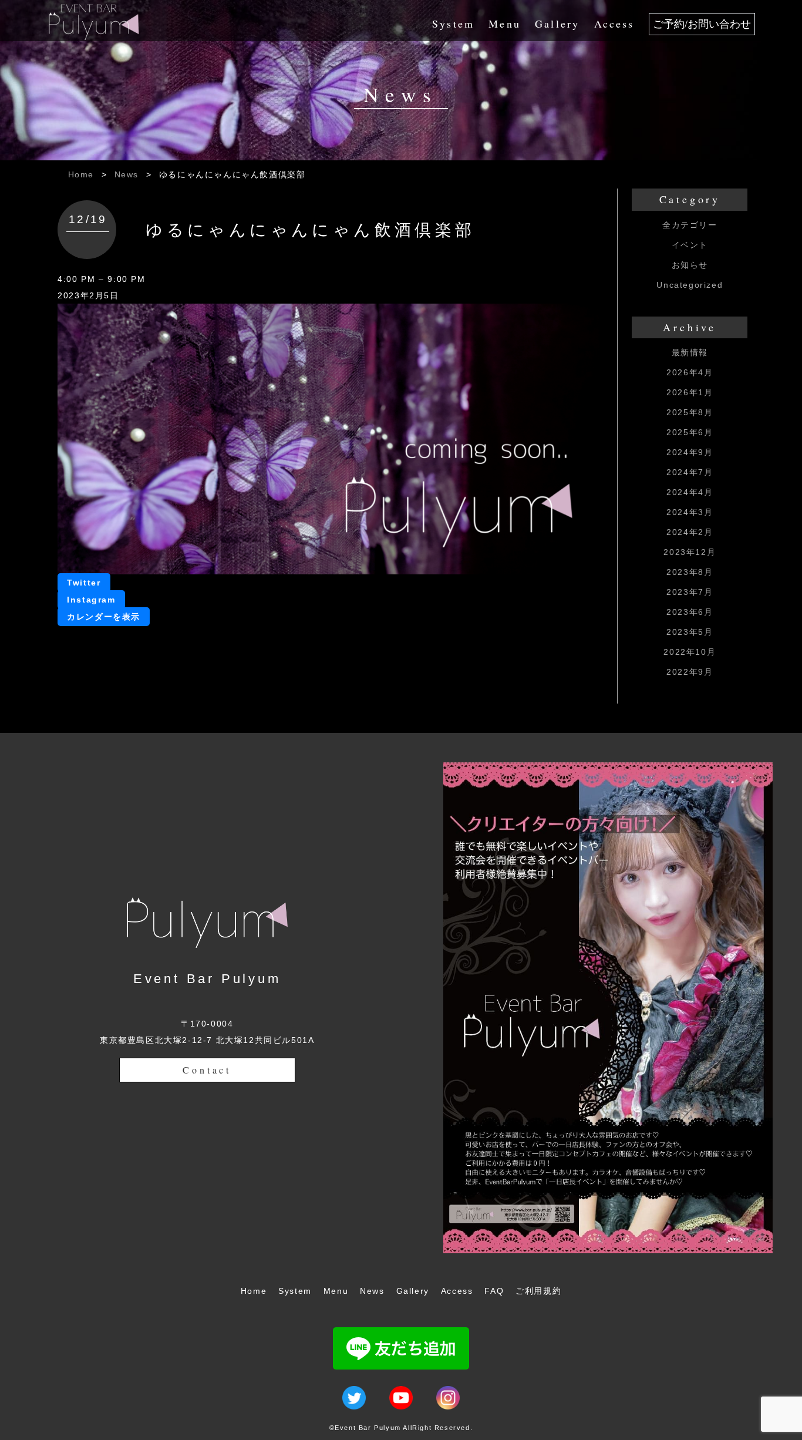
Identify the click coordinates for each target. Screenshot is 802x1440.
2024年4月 (689, 492)
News (126, 174)
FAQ (494, 1291)
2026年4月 (689, 372)
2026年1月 (689, 392)
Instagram (91, 599)
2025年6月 (689, 432)
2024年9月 (689, 452)
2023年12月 (689, 552)
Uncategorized (689, 285)
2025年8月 (689, 412)
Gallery (557, 23)
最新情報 (690, 352)
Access (614, 23)
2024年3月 (689, 512)
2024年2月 (689, 532)
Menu (504, 23)
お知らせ (690, 265)
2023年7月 (689, 592)
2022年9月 (689, 672)
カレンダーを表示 (103, 616)
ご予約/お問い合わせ (702, 24)
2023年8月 (689, 572)
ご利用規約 (538, 1291)
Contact (207, 1070)
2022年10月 (689, 652)
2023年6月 (689, 612)
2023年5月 (689, 632)
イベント (690, 245)
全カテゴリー (689, 225)
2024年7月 (689, 472)
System (453, 23)
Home (81, 174)
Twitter (83, 582)
